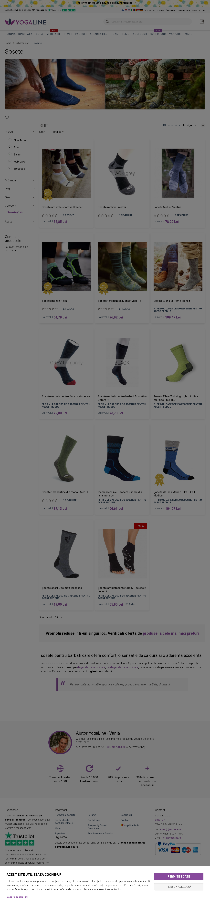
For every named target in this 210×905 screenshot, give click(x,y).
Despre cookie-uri (17, 896)
